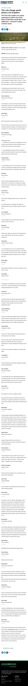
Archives (3, 682)
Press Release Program (6, 681)
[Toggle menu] (26, 2)
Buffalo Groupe (23, 672)
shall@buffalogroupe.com (13, 629)
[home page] (7, 2)
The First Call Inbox (6, 7)
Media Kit (3, 679)
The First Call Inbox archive (12, 53)
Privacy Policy (18, 679)
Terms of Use (18, 681)
